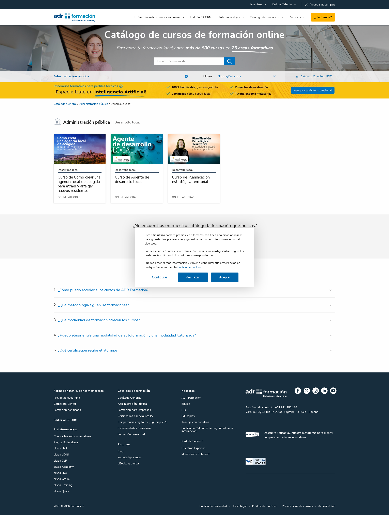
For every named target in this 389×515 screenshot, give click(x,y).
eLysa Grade (62, 479)
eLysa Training (63, 485)
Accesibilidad (326, 506)
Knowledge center (129, 457)
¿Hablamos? (323, 17)
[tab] (194, 290)
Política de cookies (189, 267)
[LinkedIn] (324, 391)
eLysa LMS (60, 448)
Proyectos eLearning (67, 398)
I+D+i (185, 410)
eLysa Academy (64, 467)
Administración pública (93, 104)
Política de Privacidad (213, 506)
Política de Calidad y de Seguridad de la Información (207, 429)
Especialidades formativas (134, 428)
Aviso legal (239, 506)
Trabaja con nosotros (195, 422)
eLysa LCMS (61, 455)
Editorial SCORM (200, 17)
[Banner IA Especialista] (194, 90)
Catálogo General (65, 104)
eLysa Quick (61, 491)
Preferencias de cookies (297, 506)
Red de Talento (282, 4)
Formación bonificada (67, 410)
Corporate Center (65, 404)
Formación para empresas (134, 410)
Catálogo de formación (264, 17)
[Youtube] (333, 391)
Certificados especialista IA (135, 416)
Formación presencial (131, 434)
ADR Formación (191, 398)
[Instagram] (315, 391)
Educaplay (188, 416)
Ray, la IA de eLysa (66, 442)
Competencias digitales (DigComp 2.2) (142, 422)
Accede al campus (322, 4)
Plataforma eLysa (229, 17)
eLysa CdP (60, 461)
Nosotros (256, 4)
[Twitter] (307, 391)
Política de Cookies (264, 506)
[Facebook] (298, 391)
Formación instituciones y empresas (157, 17)
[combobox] (246, 76)
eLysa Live (60, 473)
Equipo (186, 404)
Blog (121, 451)
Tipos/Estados (229, 76)
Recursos (295, 17)
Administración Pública (132, 404)
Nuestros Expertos (193, 448)
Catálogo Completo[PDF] (316, 76)
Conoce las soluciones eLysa (72, 436)
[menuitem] (258, 4)
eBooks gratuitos (129, 463)
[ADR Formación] (75, 17)
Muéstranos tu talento (196, 454)
